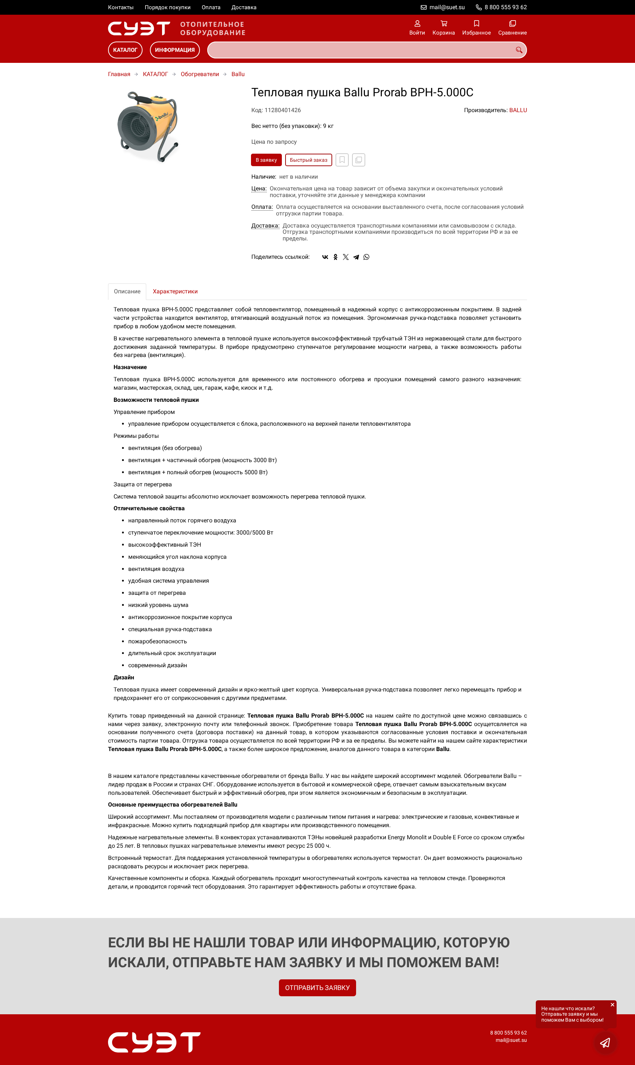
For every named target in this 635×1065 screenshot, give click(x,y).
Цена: (259, 188)
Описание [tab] (127, 291)
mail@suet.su (447, 7)
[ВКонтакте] (325, 257)
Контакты (121, 7)
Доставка (244, 7)
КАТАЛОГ (125, 50)
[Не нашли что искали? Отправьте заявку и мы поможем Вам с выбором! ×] (606, 1043)
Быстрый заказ (308, 160)
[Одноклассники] (335, 257)
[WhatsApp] (366, 257)
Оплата (211, 7)
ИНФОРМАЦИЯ (175, 50)
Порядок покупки (168, 7)
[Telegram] (356, 257)
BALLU (518, 110)
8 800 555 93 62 (506, 7)
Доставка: (265, 225)
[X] (345, 257)
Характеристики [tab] (175, 291)
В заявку (266, 160)
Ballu (238, 74)
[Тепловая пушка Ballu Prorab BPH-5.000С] (174, 126)
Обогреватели (200, 74)
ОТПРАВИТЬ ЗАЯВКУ (317, 987)
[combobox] (367, 50)
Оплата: (262, 207)
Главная (119, 74)
